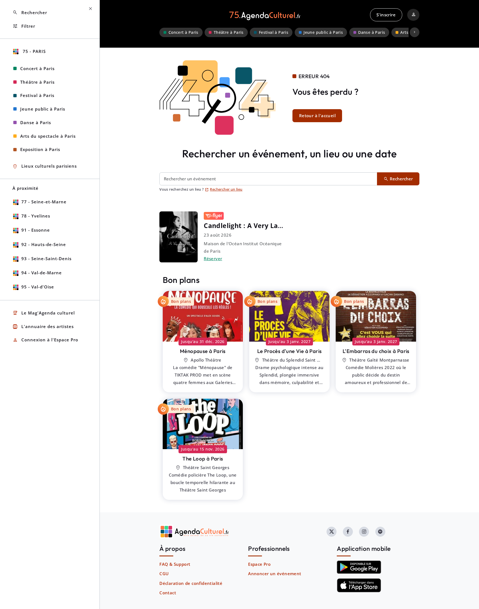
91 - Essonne (35, 230)
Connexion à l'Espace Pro (45, 340)
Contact (167, 592)
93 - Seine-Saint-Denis (46, 258)
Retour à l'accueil (317, 115)
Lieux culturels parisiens (44, 166)
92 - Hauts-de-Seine (43, 244)
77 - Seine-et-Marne (44, 201)
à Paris (203, 351)
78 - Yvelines (35, 216)
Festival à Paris (273, 32)
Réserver (213, 258)
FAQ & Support (174, 564)
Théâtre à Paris (229, 32)
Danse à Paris (371, 32)
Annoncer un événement (274, 573)
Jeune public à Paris (323, 32)
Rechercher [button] (29, 12)
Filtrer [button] (23, 26)
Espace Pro (259, 564)
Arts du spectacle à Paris (48, 136)
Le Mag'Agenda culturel (43, 313)
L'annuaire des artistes (43, 326)
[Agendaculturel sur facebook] (348, 532)
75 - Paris (33, 51)
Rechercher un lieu (224, 189)
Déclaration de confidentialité (190, 583)
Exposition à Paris (40, 149)
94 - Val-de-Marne (41, 272)
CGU (164, 573)
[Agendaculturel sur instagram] (364, 532)
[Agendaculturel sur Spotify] (380, 532)
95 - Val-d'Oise (37, 287)
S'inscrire (386, 14)
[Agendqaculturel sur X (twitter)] (332, 532)
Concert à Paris (183, 32)
